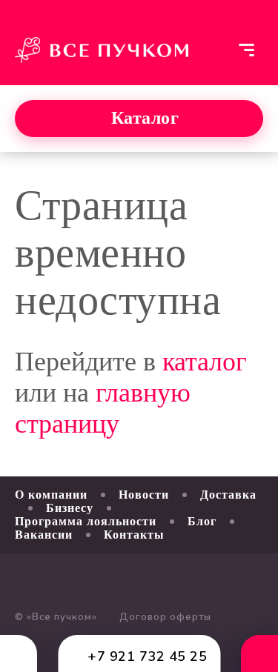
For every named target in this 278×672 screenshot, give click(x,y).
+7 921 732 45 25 (147, 656)
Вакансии (44, 534)
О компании (51, 494)
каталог (204, 361)
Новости (144, 494)
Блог (202, 521)
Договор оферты (165, 617)
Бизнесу (69, 508)
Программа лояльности (85, 521)
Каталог (145, 117)
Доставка (228, 494)
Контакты (134, 534)
